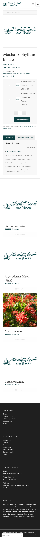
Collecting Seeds (9, 419)
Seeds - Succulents (28, 126)
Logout (5, 454)
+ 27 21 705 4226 (9, 479)
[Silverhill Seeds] (16, 4)
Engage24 (31, 532)
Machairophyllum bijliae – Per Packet (28, 97)
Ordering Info (8, 416)
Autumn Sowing (7, 128)
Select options (21, 234)
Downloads (7, 445)
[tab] (9, 137)
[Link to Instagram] (35, 535)
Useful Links (7, 421)
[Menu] (33, 4)
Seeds (21, 126)
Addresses (7, 447)
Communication (8, 452)
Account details (8, 449)
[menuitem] (33, 4)
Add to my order (22, 120)
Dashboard (7, 440)
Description (9, 137)
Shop (5, 414)
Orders (5, 442)
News (5, 423)
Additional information (25, 137)
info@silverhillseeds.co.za (12, 473)
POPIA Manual (18, 532)
